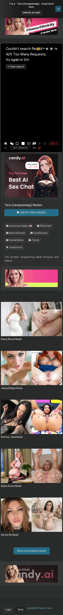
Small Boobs (40, 233)
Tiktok (35, 240)
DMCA (34, 608)
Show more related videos (31, 550)
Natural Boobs (17, 233)
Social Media (16, 240)
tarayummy (15, 247)
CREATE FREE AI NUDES (33, 212)
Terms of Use (44, 608)
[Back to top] (56, 608)
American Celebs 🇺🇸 (20, 225)
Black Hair (45, 225)
